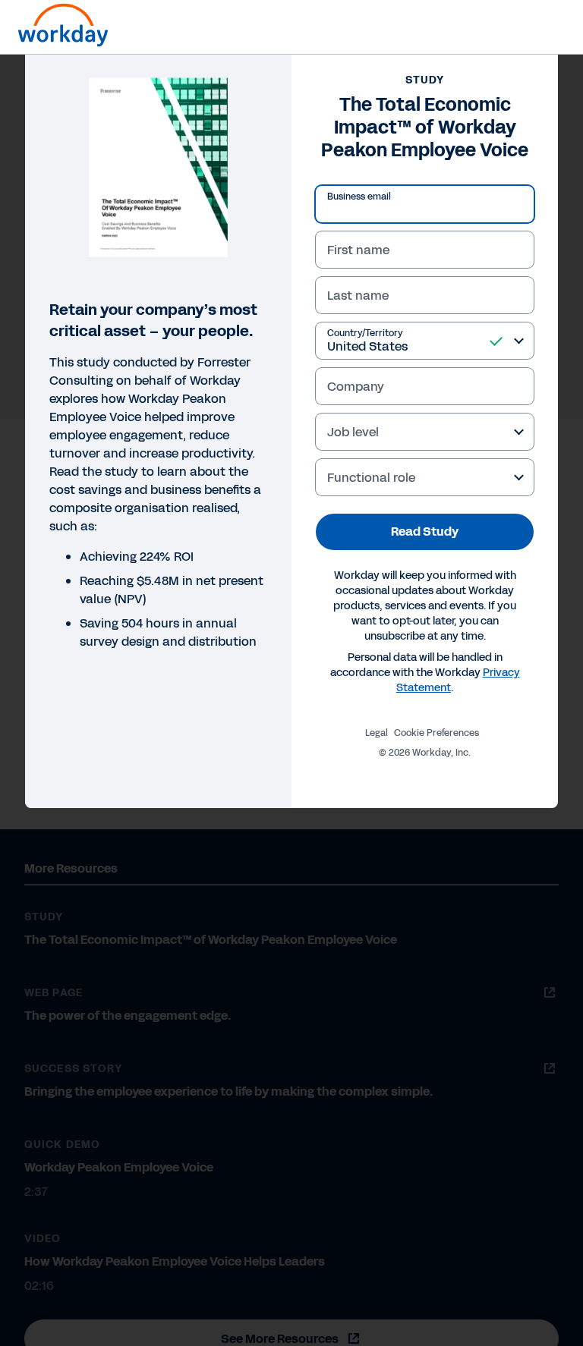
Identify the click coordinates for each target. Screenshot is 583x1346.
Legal (376, 733)
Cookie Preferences (436, 733)
